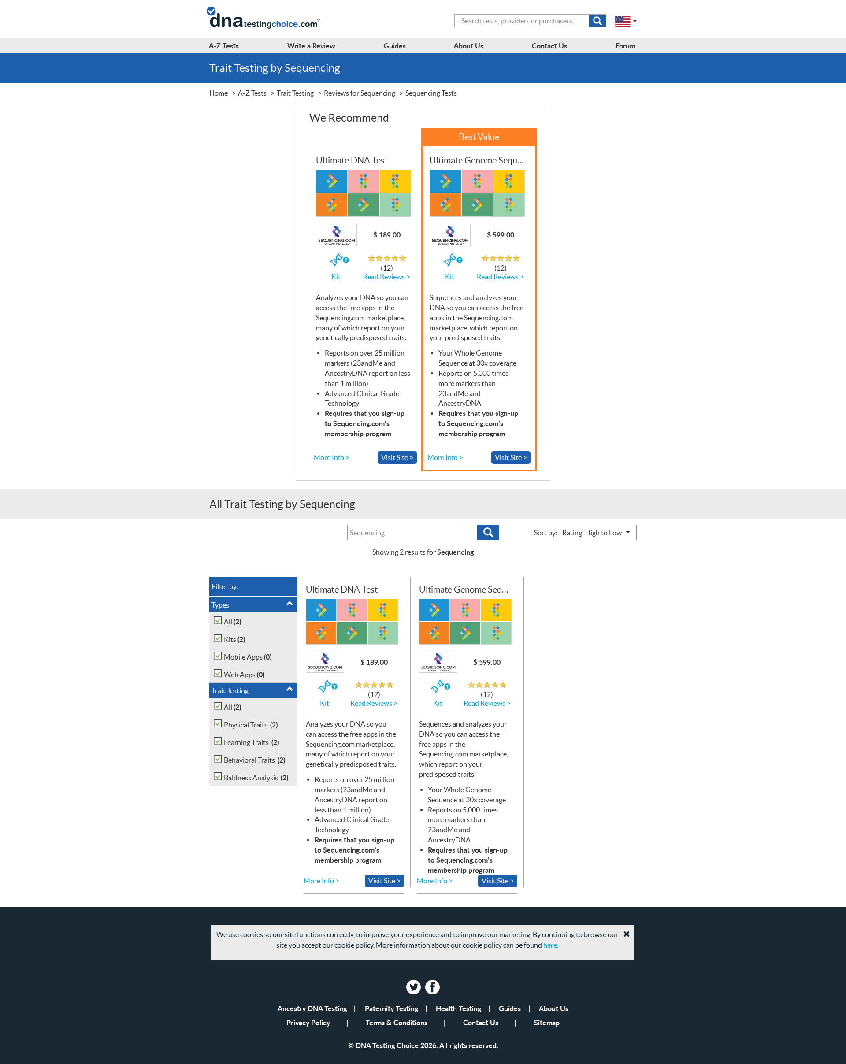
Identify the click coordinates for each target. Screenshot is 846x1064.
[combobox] (530, 20)
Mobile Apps (247, 657)
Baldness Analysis (256, 777)
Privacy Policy (308, 1022)
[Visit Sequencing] (363, 193)
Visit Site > (397, 457)
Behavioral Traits (254, 760)
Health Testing (458, 1008)
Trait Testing (230, 690)
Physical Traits (251, 724)
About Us (553, 1008)
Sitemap (547, 1022)
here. (550, 945)
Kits (234, 639)
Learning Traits (251, 742)
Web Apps (244, 674)
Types (220, 605)
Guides (510, 1008)
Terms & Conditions (396, 1022)
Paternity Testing (391, 1008)
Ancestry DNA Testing (312, 1008)
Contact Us (480, 1022)
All (232, 621)
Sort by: (545, 533)
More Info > (331, 457)
